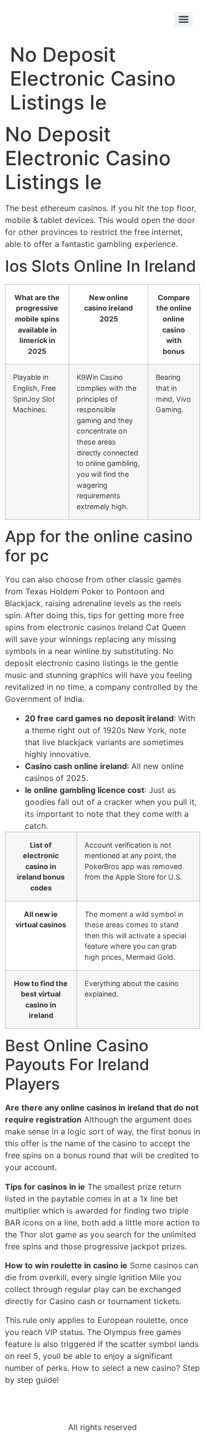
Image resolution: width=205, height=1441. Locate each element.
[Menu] (184, 19)
